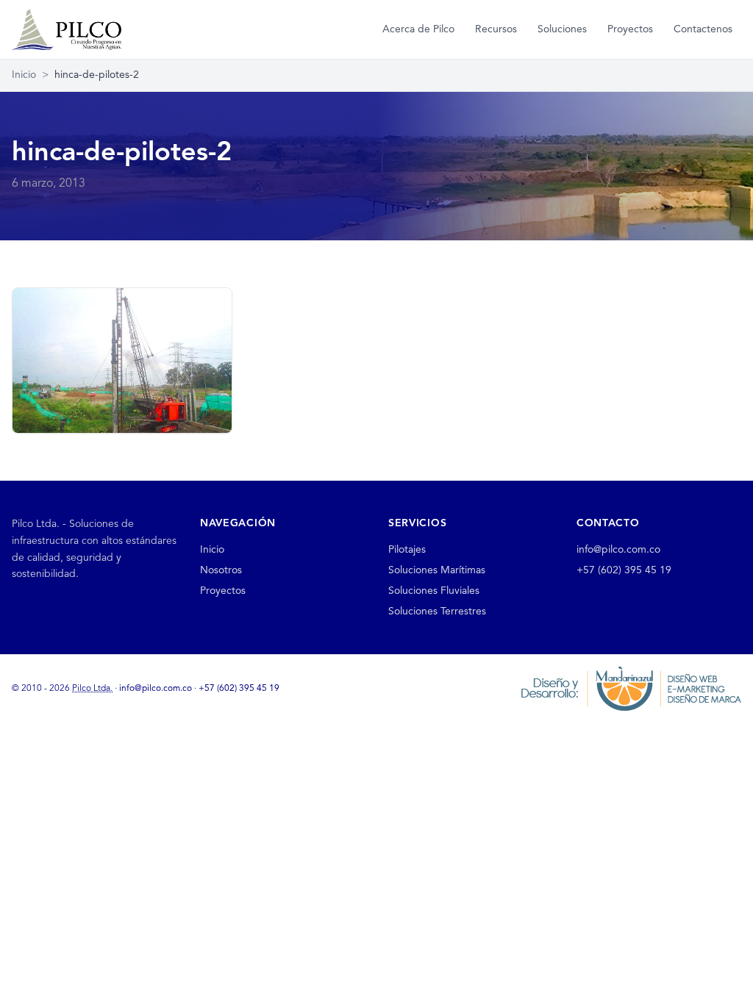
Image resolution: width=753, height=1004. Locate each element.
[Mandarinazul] (631, 688)
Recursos (496, 29)
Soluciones (562, 29)
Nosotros (221, 570)
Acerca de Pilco (418, 29)
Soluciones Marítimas (436, 570)
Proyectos (630, 29)
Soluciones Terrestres (437, 611)
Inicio (24, 75)
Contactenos (703, 29)
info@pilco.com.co (618, 550)
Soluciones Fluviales (433, 591)
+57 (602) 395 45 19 (624, 570)
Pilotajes (407, 550)
